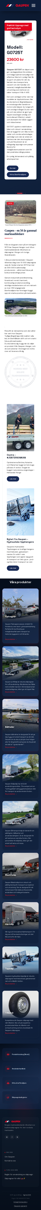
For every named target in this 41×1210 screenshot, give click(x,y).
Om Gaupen (10, 1157)
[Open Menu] (33, 5)
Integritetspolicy (20, 1202)
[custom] (17, 1137)
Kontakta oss (10, 1161)
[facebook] (12, 1137)
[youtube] (7, 1137)
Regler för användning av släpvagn (19, 1174)
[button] (15, 193)
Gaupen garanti (20, 1206)
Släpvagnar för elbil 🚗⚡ (15, 1178)
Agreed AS (27, 1195)
